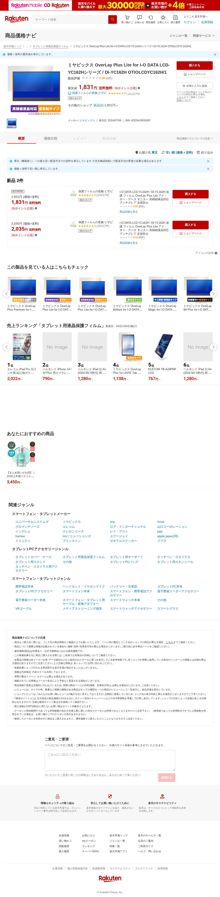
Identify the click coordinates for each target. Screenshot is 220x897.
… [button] (27, 46)
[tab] (21, 138)
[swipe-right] (213, 293)
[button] (139, 19)
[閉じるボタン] (215, 54)
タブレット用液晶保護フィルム (51, 46)
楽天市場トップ (12, 46)
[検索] (112, 19)
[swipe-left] (6, 293)
